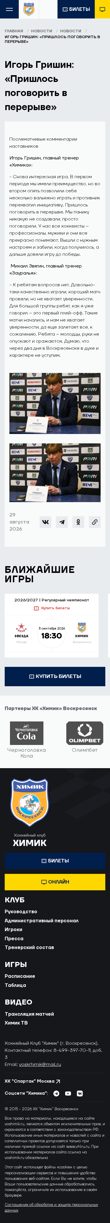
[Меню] (9, 9)
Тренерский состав (29, 948)
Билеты (79, 9)
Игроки (13, 930)
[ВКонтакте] (45, 522)
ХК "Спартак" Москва (30, 1081)
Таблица (15, 985)
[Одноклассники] (78, 522)
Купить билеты (55, 608)
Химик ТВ (16, 1023)
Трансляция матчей (29, 1014)
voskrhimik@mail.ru (40, 1064)
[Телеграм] (62, 522)
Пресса (14, 939)
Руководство (21, 912)
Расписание (20, 976)
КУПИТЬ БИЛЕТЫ (58, 676)
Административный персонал (42, 921)
